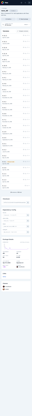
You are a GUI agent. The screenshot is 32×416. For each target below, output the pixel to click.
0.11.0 (4, 53)
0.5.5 (4, 138)
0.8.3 (4, 95)
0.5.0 (4, 168)
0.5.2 (4, 156)
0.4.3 (4, 180)
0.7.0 (4, 126)
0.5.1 (4, 162)
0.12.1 (4, 41)
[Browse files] (29, 35)
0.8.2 (4, 101)
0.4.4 (4, 174)
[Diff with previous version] (27, 35)
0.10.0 (4, 65)
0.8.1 (4, 108)
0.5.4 (4, 144)
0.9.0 (4, 83)
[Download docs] (25, 35)
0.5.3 (4, 150)
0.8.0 (4, 114)
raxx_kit (4, 11)
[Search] (25, 2)
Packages (4, 8)
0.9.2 (4, 71)
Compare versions (23, 31)
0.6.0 (4, 132)
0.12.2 (4, 35)
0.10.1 (4, 59)
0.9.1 (4, 77)
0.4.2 (4, 186)
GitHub (4, 276)
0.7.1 (4, 120)
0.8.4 (4, 89)
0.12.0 (4, 47)
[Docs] (23, 35)
